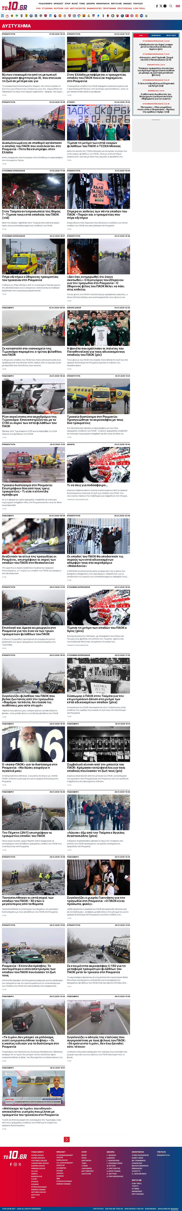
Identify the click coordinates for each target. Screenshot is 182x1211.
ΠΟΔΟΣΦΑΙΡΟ (45, 3)
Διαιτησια (35, 1195)
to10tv (135, 1186)
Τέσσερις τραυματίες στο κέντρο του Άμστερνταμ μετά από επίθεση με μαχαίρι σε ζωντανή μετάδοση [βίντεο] (155, 71)
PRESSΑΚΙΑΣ (137, 1168)
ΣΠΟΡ (67, 3)
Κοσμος (35, 1184)
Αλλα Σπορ (86, 1174)
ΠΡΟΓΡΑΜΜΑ (109, 8)
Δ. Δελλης (111, 1158)
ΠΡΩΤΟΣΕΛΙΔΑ (124, 8)
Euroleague (62, 1160)
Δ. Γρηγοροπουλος (115, 1176)
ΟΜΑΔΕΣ (127, 3)
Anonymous (138, 1152)
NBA (58, 1178)
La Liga (34, 1171)
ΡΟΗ (38, 8)
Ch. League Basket (64, 1163)
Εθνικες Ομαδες (38, 1189)
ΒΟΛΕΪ (75, 3)
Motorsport (88, 1171)
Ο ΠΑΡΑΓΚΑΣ (137, 1163)
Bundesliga (36, 1176)
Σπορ (84, 1152)
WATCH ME (116, 3)
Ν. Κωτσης (111, 1166)
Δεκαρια (110, 1152)
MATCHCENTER (78, 8)
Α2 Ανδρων (61, 1168)
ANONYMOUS (103, 3)
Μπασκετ (61, 1152)
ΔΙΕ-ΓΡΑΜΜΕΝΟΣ (139, 1160)
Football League (39, 1160)
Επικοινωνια (150, 1209)
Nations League (38, 1192)
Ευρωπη (34, 1181)
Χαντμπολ (86, 1160)
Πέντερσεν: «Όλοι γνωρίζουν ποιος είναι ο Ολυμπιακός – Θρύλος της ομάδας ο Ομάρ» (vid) (156, 109)
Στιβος (85, 1166)
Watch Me (136, 1180)
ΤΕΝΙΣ (82, 3)
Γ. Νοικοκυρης (113, 1160)
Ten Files (161, 1152)
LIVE (66, 8)
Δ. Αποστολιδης (114, 1171)
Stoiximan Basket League (64, 1156)
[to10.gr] (14, 6)
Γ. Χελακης (111, 1155)
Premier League (38, 1168)
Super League (37, 1155)
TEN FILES (138, 3)
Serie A (34, 1174)
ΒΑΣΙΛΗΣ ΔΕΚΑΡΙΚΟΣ (140, 1166)
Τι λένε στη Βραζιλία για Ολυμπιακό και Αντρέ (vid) (156, 84)
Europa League (38, 1166)
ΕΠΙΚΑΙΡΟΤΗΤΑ (163, 1155)
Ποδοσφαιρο (37, 1152)
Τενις (84, 1163)
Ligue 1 (34, 1179)
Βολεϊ (84, 1155)
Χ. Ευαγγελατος (113, 1168)
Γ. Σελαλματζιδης (114, 1163)
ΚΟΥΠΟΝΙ (58, 8)
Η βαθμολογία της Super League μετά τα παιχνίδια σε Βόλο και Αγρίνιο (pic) (156, 46)
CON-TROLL (139, 8)
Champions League (40, 1163)
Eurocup (60, 1165)
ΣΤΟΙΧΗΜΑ (47, 8)
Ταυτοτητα (98, 1209)
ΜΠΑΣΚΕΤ (58, 3)
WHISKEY (174, 1209)
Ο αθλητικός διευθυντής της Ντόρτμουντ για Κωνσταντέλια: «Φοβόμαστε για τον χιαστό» (156, 96)
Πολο (84, 1158)
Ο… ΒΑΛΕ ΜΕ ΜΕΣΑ (139, 1174)
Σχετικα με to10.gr (114, 1209)
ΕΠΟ (33, 1197)
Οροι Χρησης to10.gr (133, 1209)
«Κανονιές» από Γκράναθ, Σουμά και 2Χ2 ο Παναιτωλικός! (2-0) (156, 58)
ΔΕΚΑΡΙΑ (90, 3)
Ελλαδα (59, 1171)
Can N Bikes (87, 1168)
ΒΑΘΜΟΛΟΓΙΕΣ (94, 8)
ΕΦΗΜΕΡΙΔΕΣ (137, 1191)
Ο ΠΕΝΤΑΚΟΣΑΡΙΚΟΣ (140, 1155)
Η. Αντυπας (112, 1174)
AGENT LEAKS (137, 1158)
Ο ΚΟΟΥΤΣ (136, 1171)
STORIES (135, 1189)
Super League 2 (38, 1158)
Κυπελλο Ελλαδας (39, 1187)
